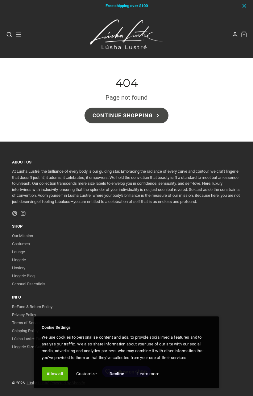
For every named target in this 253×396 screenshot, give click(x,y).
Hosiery (18, 268)
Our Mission (22, 235)
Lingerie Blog (23, 276)
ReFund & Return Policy (32, 306)
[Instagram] (23, 213)
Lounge (18, 252)
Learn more (148, 373)
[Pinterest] (15, 213)
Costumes (21, 243)
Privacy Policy (24, 314)
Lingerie (19, 260)
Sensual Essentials (28, 284)
